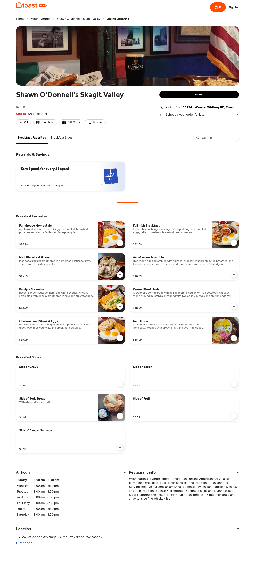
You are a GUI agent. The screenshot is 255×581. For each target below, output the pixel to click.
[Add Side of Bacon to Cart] (234, 384)
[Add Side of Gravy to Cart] (120, 384)
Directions (24, 543)
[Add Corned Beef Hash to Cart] (234, 306)
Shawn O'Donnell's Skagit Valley (78, 19)
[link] (32, 137)
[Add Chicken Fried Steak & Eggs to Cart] (120, 338)
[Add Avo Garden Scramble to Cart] (234, 274)
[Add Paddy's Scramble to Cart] (120, 306)
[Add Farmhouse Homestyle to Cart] (120, 243)
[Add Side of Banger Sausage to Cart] (120, 447)
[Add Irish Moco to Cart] (234, 338)
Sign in (233, 7)
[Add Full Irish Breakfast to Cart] (234, 243)
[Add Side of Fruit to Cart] (234, 416)
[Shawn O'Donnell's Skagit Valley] (31, 5)
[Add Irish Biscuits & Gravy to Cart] (120, 274)
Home (20, 19)
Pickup (199, 94)
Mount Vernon (41, 19)
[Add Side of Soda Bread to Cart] (120, 416)
